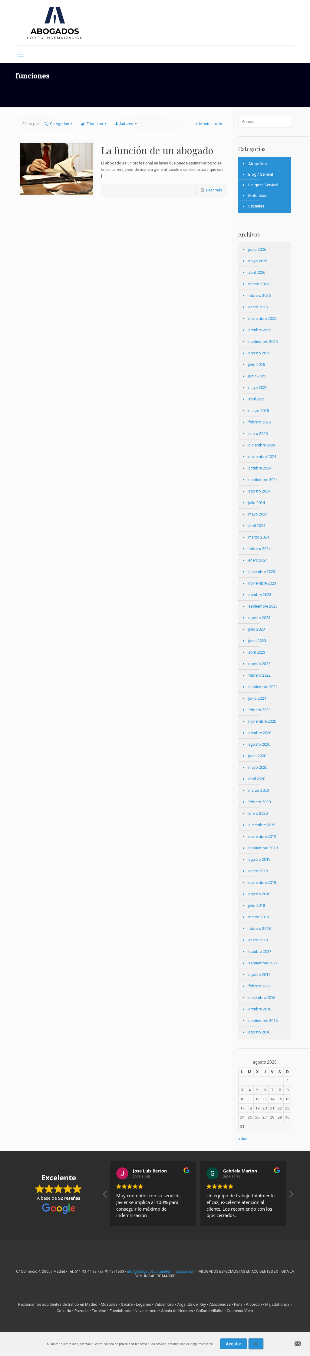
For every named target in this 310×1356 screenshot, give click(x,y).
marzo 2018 (258, 917)
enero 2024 (258, 560)
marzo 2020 (258, 790)
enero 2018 (258, 940)
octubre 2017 (259, 951)
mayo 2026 (257, 261)
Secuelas (256, 206)
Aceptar (233, 1343)
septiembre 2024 (263, 479)
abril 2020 (256, 779)
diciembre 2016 (261, 997)
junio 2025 (257, 376)
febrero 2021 (259, 710)
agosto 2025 (259, 353)
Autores (126, 123)
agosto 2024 (259, 491)
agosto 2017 (259, 974)
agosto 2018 (259, 894)
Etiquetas (95, 123)
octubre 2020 (259, 733)
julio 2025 (256, 364)
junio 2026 (257, 249)
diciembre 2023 (261, 571)
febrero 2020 (259, 802)
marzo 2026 (258, 284)
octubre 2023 (259, 594)
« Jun (242, 1138)
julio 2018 (256, 905)
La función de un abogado (157, 150)
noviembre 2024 (262, 456)
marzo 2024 (258, 537)
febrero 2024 (259, 548)
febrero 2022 (259, 675)
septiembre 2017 (263, 963)
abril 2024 (256, 525)
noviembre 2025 (262, 318)
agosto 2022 (259, 663)
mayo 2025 (257, 387)
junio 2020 (257, 756)
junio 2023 (257, 640)
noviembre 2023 (262, 583)
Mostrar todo (210, 123)
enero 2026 (258, 307)
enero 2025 (258, 433)
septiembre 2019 (263, 848)
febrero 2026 (259, 295)
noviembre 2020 (262, 721)
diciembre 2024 (261, 445)
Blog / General (260, 174)
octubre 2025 (259, 330)
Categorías (59, 123)
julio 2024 (256, 502)
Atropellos (257, 163)
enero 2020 (258, 813)
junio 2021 (257, 698)
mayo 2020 (257, 767)
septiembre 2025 (263, 341)
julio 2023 (256, 629)
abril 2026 (256, 272)
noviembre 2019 (262, 836)
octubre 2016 (259, 1009)
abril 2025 (256, 399)
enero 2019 (258, 871)
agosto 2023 (259, 617)
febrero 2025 (259, 422)
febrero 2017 (259, 986)
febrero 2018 (259, 928)
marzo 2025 (258, 410)
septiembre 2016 (263, 1020)
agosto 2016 (259, 1032)
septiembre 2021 (263, 687)
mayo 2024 (257, 514)
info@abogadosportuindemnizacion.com (161, 1271)
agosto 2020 (259, 744)
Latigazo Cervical (263, 185)
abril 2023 (256, 652)
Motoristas (257, 195)
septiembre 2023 (263, 606)
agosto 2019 (259, 859)
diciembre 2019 (261, 825)
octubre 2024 (259, 468)
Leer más (214, 190)
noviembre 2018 (262, 882)
